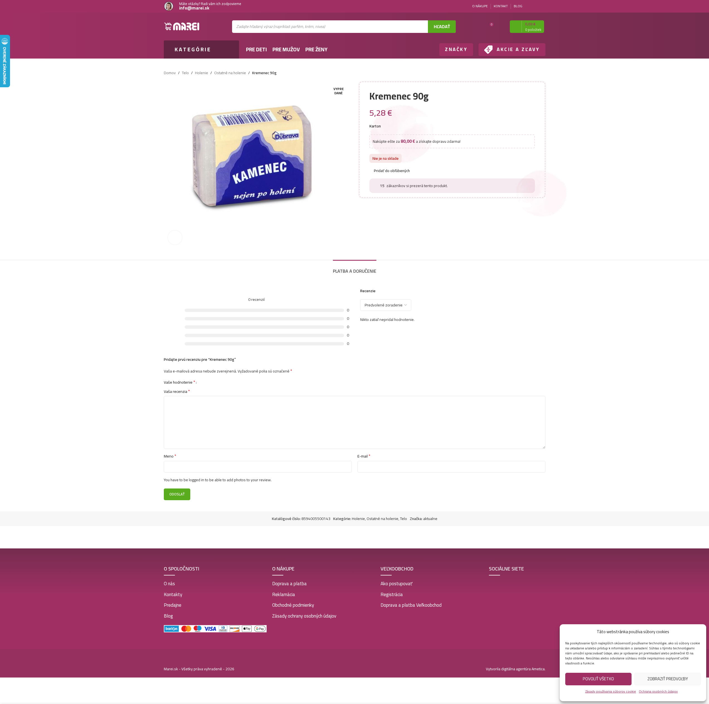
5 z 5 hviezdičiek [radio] (220, 382)
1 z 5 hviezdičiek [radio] (203, 382)
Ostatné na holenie (230, 73)
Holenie (201, 73)
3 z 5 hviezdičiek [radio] (211, 382)
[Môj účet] (501, 26)
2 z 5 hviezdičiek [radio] (207, 382)
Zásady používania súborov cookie (610, 691)
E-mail (364, 456)
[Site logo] (182, 26)
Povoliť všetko (598, 679)
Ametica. (538, 668)
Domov (170, 73)
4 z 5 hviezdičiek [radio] (215, 382)
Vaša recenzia (177, 391)
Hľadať (442, 26)
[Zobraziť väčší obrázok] (175, 238)
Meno (170, 456)
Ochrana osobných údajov (658, 691)
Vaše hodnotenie (179, 382)
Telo (185, 73)
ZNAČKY (456, 49)
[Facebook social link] (535, 6)
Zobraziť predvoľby (667, 679)
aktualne (430, 518)
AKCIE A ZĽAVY (518, 49)
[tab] (354, 268)
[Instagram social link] (542, 6)
